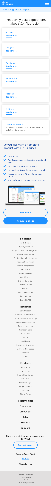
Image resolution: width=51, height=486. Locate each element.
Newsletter (25, 464)
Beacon (25, 390)
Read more (11, 35)
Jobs (25, 417)
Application (25, 367)
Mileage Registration (26, 254)
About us (25, 411)
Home (4, 10)
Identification (25, 277)
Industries (25, 306)
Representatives (25, 326)
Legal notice (25, 480)
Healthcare (25, 341)
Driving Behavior (25, 281)
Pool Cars (25, 333)
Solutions (25, 238)
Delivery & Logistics (25, 349)
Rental (25, 337)
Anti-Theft (25, 269)
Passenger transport (25, 345)
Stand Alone (25, 394)
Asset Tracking (25, 273)
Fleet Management (25, 265)
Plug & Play (25, 371)
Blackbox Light (25, 382)
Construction (25, 311)
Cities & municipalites (25, 322)
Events (25, 356)
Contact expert (25, 445)
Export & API (25, 300)
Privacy (25, 288)
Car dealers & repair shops (25, 318)
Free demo (25, 212)
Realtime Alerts (25, 284)
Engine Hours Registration (25, 258)
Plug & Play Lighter (25, 375)
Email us (25, 458)
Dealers (25, 422)
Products (25, 363)
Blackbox (25, 379)
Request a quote (25, 221)
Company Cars (25, 330)
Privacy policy (25, 477)
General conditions (25, 474)
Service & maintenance (25, 314)
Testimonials (25, 400)
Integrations (25, 296)
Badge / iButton (25, 386)
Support (13, 10)
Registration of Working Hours (25, 250)
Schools (25, 352)
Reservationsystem (25, 262)
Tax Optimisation (25, 292)
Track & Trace (25, 243)
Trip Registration (25, 246)
